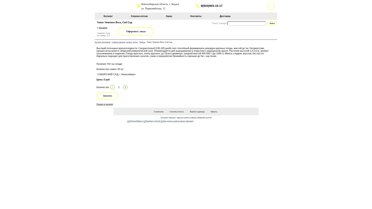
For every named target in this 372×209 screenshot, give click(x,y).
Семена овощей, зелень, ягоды (125, 42)
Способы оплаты (177, 112)
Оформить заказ (136, 31)
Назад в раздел (104, 104)
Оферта (214, 112)
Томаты (142, 42)
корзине (103, 28)
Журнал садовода (197, 112)
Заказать (107, 95)
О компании (159, 112)
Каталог (108, 16)
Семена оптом (139, 16)
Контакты (196, 16)
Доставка (225, 16)
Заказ (169, 16)
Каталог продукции (102, 42)
